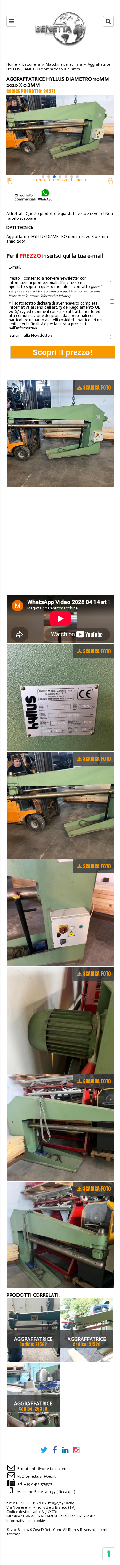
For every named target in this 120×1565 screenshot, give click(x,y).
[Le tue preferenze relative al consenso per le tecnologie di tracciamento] (109, 1554)
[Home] (60, 28)
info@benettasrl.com (48, 1468)
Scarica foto (97, 387)
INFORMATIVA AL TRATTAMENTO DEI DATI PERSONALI (52, 1516)
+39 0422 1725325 (38, 1484)
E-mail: (15, 267)
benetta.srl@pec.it (41, 1476)
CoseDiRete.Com (47, 1529)
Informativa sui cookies (26, 1520)
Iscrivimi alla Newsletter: (30, 335)
